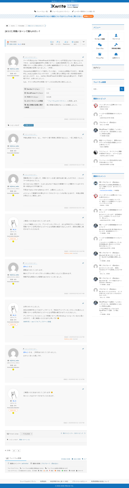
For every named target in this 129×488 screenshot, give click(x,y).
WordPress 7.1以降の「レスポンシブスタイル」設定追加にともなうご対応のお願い (110, 131)
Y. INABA (103, 136)
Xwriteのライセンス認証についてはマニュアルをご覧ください (59, 16)
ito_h (19, 44)
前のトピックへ (67, 433)
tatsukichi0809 (104, 164)
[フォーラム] (7, 26)
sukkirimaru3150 (105, 118)
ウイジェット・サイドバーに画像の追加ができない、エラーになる (110, 152)
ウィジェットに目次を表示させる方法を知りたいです (110, 161)
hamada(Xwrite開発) (106, 190)
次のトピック (79, 433)
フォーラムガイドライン (57, 101)
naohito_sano (104, 155)
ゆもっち (102, 124)
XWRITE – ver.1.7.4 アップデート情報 (37, 321)
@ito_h (26, 266)
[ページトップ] (124, 483)
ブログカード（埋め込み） (50, 463)
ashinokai (25, 463)
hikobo (102, 109)
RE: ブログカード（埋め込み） (109, 182)
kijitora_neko (14, 69)
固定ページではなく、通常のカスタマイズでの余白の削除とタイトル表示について (110, 142)
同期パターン (29, 125)
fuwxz (102, 147)
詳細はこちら (88, 16)
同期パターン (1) (24, 440)
